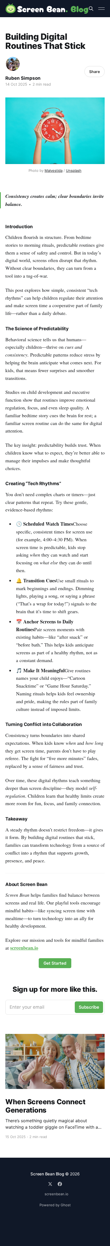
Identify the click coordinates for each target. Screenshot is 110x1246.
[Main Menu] (101, 9)
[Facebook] (60, 1184)
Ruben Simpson (23, 78)
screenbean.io (56, 1194)
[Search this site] (91, 8)
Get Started (55, 963)
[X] (50, 1184)
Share (94, 71)
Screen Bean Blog (47, 1173)
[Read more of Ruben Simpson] (12, 63)
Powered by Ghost (55, 1205)
